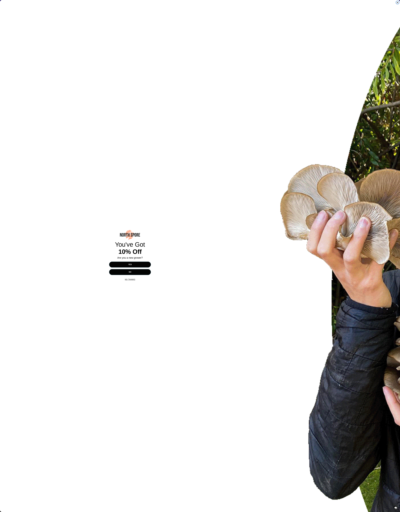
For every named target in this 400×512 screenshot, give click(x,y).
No (130, 272)
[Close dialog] (397, 2)
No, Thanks (130, 279)
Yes (130, 264)
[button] (396, 508)
